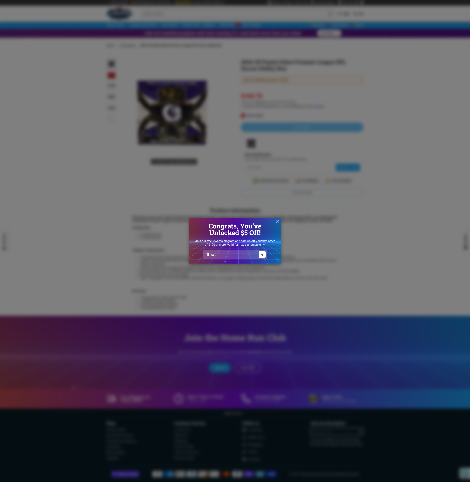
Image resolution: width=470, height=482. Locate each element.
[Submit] (262, 254)
